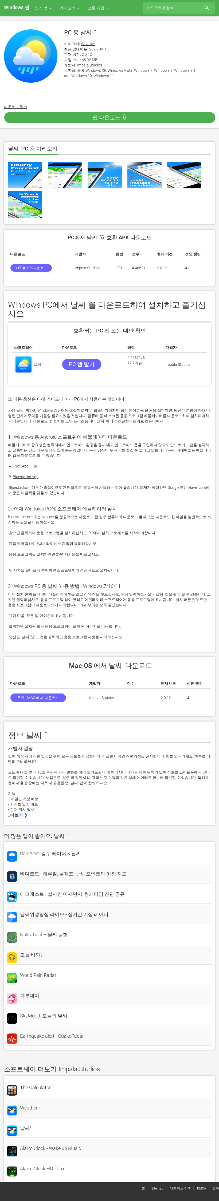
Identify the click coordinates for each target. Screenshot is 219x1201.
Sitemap (157, 1188)
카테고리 (68, 8)
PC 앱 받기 (82, 364)
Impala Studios (89, 65)
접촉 (216, 1188)
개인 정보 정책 (180, 1188)
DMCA (201, 1188)
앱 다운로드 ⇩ (109, 117)
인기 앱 (42, 8)
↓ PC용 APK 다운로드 (31, 268)
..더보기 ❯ (18, 815)
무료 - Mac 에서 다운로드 (38, 698)
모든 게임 (96, 8)
